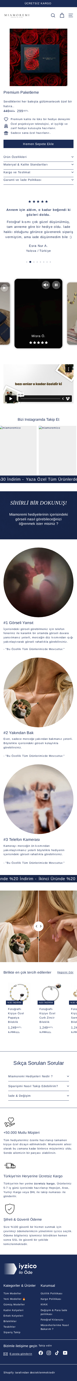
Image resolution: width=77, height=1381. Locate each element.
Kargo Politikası (51, 1299)
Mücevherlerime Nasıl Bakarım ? (55, 1327)
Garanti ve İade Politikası (22, 179)
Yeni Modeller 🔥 (14, 1299)
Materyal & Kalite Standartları (25, 164)
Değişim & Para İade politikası (54, 1312)
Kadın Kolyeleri (13, 1310)
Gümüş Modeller (14, 1304)
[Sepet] (62, 15)
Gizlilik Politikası (52, 1293)
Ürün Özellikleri (15, 157)
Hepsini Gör (65, 972)
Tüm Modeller (12, 1293)
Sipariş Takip (12, 1332)
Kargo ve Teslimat (16, 172)
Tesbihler (9, 1326)
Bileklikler (10, 1321)
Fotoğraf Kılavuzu (52, 1319)
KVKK (44, 1304)
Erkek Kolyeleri (13, 1315)
